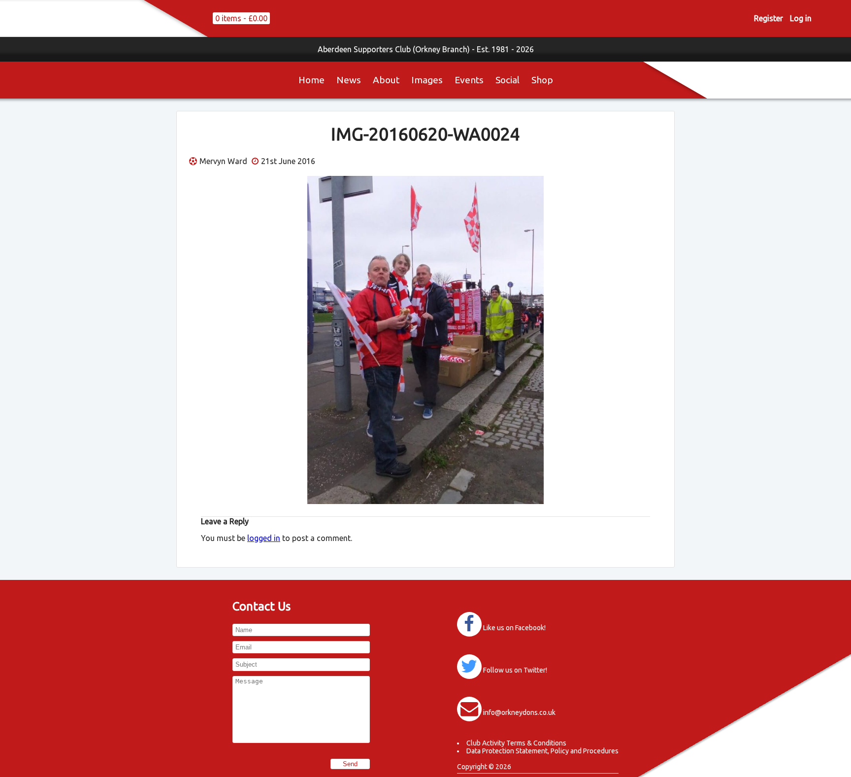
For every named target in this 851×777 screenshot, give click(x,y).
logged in (263, 538)
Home (311, 79)
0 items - (241, 18)
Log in (801, 18)
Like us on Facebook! (514, 628)
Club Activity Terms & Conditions (516, 743)
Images (427, 79)
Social (507, 79)
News (348, 79)
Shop (542, 79)
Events (469, 79)
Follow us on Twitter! (515, 670)
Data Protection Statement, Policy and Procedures (542, 751)
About (386, 79)
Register (768, 18)
